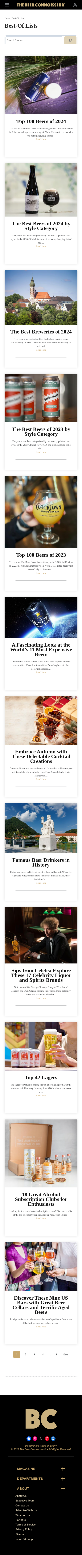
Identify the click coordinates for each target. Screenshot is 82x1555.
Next (65, 1354)
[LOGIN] (75, 4)
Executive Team (25, 1500)
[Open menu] (7, 4)
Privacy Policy (23, 1529)
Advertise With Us (26, 1510)
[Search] (70, 40)
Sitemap (20, 1534)
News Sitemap (24, 1539)
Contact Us (22, 1505)
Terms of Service (25, 1524)
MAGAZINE (26, 1469)
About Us (21, 1495)
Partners (20, 1519)
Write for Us (22, 1515)
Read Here (41, 139)
